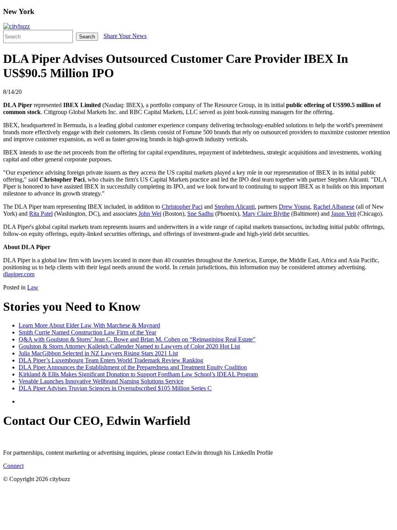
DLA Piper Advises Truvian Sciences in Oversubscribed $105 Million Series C (115, 388)
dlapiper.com (19, 274)
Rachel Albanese (333, 206)
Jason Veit (343, 213)
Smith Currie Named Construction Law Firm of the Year (87, 332)
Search (87, 37)
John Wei (149, 213)
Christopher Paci (182, 206)
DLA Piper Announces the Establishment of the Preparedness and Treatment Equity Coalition (133, 367)
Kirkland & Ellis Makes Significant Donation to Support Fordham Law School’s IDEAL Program (138, 374)
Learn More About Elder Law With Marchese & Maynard (89, 325)
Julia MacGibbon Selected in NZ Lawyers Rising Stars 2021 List (98, 353)
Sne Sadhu (200, 213)
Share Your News (125, 36)
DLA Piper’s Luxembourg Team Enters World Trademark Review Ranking (111, 360)
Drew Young (294, 206)
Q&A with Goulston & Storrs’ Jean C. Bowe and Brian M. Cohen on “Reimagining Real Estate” (137, 339)
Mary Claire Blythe (266, 213)
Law (32, 287)
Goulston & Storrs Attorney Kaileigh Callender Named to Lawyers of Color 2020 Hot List (129, 346)
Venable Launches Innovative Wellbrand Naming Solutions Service (101, 381)
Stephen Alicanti (234, 206)
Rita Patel (41, 213)
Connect (13, 465)
